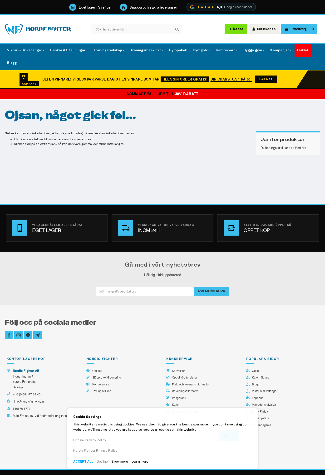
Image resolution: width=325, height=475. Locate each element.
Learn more (140, 461)
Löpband (258, 397)
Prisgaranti (179, 397)
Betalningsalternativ (185, 391)
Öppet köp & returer (184, 377)
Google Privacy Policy (89, 440)
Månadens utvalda (264, 404)
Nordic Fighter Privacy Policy (95, 450)
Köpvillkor (178, 370)
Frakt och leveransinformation (191, 384)
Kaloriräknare (261, 377)
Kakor (176, 404)
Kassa (238, 29)
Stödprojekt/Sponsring (106, 377)
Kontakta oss (100, 384)
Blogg (256, 384)
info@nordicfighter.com (29, 401)
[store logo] (38, 29)
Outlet (256, 370)
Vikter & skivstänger (264, 391)
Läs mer (266, 79)
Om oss (97, 370)
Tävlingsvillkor (101, 391)
